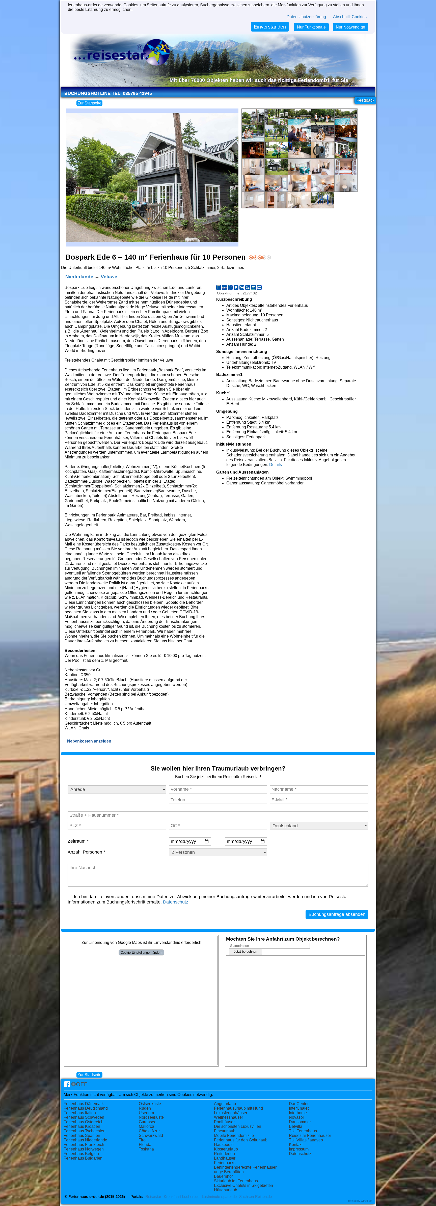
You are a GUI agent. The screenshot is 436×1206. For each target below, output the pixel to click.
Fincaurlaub (224, 1131)
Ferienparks (224, 1163)
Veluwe (109, 276)
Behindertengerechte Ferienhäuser (245, 1167)
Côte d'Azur (149, 1131)
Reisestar (153, 1197)
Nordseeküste (151, 1117)
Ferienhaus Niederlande (85, 1140)
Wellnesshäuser (228, 1117)
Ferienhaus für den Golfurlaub (240, 1140)
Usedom (146, 1113)
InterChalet (299, 1108)
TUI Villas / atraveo (306, 1140)
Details (275, 464)
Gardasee (147, 1122)
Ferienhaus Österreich (83, 1122)
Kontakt (296, 1144)
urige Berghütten (229, 1172)
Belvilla (295, 1126)
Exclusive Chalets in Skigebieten (243, 1185)
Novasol (296, 1117)
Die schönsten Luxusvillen (237, 1126)
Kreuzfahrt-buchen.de (181, 1197)
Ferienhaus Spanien (82, 1135)
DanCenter (299, 1104)
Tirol (143, 1140)
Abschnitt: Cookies (350, 17)
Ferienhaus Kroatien (82, 1126)
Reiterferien (224, 1154)
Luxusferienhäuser (230, 1113)
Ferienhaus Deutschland (86, 1108)
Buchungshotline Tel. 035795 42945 (108, 93)
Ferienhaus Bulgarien (83, 1158)
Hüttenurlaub (225, 1190)
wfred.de (366, 1200)
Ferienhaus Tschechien (84, 1131)
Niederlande (79, 276)
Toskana (146, 1149)
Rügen (145, 1108)
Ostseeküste (150, 1104)
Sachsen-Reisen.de (255, 1197)
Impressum (299, 1149)
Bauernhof (223, 1176)
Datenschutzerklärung (306, 17)
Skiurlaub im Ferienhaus (236, 1181)
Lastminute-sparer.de (219, 1197)
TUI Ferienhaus (303, 1131)
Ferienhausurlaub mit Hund (238, 1108)
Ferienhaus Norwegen (84, 1149)
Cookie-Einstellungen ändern (141, 952)
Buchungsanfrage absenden (337, 914)
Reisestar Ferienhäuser (310, 1135)
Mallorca (146, 1126)
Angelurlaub (225, 1104)
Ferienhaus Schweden (84, 1117)
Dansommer (300, 1122)
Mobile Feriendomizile (234, 1135)
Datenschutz (175, 901)
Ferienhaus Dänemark (84, 1104)
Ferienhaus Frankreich (84, 1144)
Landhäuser (224, 1158)
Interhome (298, 1113)
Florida (145, 1144)
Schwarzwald (151, 1135)
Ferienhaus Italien (80, 1113)
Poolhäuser (224, 1122)
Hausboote (224, 1144)
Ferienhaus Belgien (81, 1154)
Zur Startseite (89, 103)
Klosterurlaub (226, 1149)
